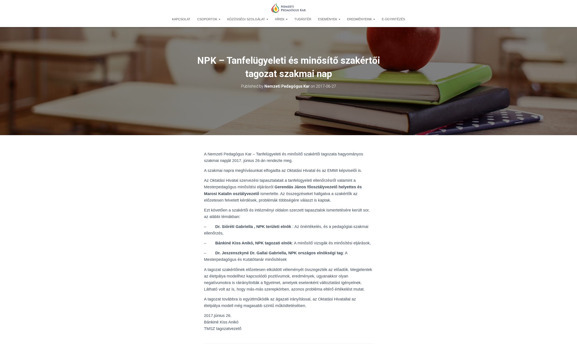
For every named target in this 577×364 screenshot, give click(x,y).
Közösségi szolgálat (246, 19)
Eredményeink (360, 19)
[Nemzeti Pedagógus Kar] (288, 8)
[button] (219, 19)
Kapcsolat (181, 19)
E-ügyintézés (393, 19)
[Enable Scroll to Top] (568, 355)
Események (328, 19)
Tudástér (302, 19)
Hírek (280, 19)
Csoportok (207, 19)
